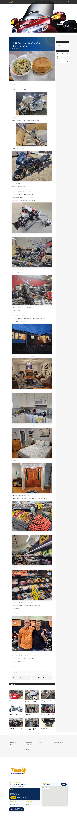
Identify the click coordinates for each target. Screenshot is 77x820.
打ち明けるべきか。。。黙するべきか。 (15, 728)
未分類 (62, 61)
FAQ (40, 740)
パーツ (26, 746)
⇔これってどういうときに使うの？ (15, 714)
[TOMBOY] (18, 771)
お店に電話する (13, 797)
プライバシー (56, 740)
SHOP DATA (12, 746)
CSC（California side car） (29, 740)
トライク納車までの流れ (29, 744)
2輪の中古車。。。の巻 (45, 728)
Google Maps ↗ (64, 784)
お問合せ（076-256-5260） (59, 1)
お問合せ (40, 742)
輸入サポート (27, 749)
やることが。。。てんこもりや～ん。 (31, 701)
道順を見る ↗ (19, 797)
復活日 (10, 700)
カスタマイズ (62, 56)
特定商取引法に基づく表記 (58, 742)
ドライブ (62, 58)
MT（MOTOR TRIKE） (28, 742)
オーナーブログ (18, 48)
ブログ (11, 747)
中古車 (26, 747)
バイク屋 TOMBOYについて (35, 1)
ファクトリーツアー (28, 751)
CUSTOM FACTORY (13, 742)
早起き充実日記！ (28, 714)
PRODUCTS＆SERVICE (47, 1)
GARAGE (11, 744)
